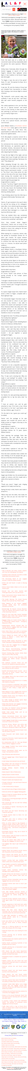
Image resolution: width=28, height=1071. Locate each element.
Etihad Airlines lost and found (16, 1053)
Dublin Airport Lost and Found (7, 1050)
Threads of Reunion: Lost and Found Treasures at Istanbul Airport (14, 783)
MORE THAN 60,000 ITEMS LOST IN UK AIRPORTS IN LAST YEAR (14, 712)
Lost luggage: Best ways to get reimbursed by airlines (14, 844)
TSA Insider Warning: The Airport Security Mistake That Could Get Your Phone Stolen (14, 600)
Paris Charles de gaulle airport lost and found (10, 1043)
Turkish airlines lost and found (7, 1060)
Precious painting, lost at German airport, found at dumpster (14, 935)
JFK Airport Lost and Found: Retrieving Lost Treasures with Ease (14, 811)
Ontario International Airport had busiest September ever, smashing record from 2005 (14, 716)
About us (10, 1019)
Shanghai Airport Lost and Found (7, 1046)
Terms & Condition (18, 1035)
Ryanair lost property (5, 1053)
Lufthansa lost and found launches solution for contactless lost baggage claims (14, 991)
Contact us (23, 1021)
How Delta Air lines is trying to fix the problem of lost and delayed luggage (14, 888)
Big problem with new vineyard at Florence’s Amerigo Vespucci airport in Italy (14, 764)
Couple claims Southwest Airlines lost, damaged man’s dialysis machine (14, 870)
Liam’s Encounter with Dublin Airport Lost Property (14, 734)
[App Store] (22, 9)
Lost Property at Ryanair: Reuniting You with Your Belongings (14, 807)
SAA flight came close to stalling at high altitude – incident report (14, 819)
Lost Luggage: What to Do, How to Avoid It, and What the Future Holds (14, 677)
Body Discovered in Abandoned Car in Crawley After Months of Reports (14, 681)
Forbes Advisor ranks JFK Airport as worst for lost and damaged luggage (14, 836)
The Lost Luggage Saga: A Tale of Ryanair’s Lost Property (14, 757)
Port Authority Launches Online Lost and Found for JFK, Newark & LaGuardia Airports (14, 663)
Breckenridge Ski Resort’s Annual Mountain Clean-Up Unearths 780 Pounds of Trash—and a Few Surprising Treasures (14, 610)
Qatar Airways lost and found (7, 1062)
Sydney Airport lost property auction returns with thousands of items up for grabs (14, 851)
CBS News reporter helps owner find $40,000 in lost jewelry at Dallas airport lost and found (14, 980)
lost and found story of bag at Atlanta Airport (14, 789)
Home (5, 1019)
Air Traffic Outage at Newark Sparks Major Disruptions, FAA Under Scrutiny (14, 700)
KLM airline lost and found (6, 1055)
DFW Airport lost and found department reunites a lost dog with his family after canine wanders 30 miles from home (14, 952)
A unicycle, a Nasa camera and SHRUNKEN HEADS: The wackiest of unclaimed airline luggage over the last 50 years (14, 1002)
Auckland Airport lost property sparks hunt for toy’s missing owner (14, 939)
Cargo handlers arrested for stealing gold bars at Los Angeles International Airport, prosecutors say (14, 866)
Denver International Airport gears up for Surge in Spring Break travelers (14, 751)
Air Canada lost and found (6, 1065)
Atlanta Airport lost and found (10, 848)
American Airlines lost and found (7, 1058)
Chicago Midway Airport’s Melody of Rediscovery (14, 768)
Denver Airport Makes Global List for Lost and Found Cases (14, 587)
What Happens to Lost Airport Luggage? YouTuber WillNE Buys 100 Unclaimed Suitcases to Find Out (14, 605)
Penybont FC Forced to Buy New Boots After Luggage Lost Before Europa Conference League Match (14, 658)
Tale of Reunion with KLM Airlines (11, 754)
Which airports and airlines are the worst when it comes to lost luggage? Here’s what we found (14, 856)
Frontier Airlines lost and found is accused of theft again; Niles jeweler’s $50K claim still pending (14, 875)
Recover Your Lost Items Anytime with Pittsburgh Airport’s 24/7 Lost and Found (14, 591)
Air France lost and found (19, 1060)
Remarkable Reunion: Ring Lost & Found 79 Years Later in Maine (14, 832)
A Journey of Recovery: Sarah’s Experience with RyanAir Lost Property (14, 738)
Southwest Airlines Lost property (20, 1050)
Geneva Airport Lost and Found (19, 1048)
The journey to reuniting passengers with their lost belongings (14, 799)
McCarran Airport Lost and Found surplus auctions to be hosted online (14, 971)
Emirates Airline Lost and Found (20, 1056)
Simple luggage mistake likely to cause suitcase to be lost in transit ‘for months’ (14, 721)
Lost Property (5, 1021)
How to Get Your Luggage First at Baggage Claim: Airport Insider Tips (14, 645)
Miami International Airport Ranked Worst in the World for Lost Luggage (14, 595)
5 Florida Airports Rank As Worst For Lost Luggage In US (14, 815)
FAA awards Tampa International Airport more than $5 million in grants (14, 730)
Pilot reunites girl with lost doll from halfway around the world (14, 803)
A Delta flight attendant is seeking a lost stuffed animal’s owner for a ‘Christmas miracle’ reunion (14, 917)
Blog (19, 1021)
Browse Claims (13, 1021)
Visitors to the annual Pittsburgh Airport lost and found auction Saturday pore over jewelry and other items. (14, 997)
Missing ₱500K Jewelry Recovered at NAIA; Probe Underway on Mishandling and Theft (14, 641)
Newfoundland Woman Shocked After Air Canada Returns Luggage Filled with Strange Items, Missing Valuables (14, 627)
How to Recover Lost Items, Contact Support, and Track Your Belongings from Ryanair (14, 571)
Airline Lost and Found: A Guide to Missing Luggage (14, 583)
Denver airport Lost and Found (7, 1039)
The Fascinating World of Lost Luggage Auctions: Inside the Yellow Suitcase (14, 579)
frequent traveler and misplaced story (12, 780)
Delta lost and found (17, 1051)
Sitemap (14, 1023)
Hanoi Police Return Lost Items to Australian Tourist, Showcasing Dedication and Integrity (14, 631)
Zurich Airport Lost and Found (7, 1048)
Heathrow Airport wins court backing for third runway (14, 931)
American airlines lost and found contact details (14, 967)
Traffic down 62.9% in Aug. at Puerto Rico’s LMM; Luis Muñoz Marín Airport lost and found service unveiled (14, 1008)
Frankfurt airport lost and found (7, 1045)
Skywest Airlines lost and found (20, 1062)
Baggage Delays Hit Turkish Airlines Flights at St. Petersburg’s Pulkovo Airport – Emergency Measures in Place (14, 621)
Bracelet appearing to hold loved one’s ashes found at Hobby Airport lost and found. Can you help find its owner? (14, 906)
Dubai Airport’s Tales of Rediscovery (11, 772)
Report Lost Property (18, 1019)
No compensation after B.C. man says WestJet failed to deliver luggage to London (14, 743)
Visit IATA (8, 1068)
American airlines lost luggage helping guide (14, 791)
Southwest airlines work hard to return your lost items (14, 884)
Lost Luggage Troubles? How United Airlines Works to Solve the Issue (14, 747)
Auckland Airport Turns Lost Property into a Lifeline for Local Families (14, 696)
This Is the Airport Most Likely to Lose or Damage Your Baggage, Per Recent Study (14, 840)
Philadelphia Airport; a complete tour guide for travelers (14, 957)
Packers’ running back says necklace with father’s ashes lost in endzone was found (14, 861)
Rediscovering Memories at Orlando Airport (13, 777)
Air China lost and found (6, 1063)
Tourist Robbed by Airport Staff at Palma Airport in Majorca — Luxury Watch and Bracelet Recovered (14, 637)
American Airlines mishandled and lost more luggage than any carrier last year (14, 880)
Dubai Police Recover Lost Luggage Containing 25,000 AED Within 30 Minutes (14, 704)
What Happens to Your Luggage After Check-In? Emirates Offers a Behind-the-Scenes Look (14, 692)
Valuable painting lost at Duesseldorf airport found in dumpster (14, 947)
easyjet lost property (17, 1055)
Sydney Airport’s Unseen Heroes (10, 774)
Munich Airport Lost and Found (20, 1046)
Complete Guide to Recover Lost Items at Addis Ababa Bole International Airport (14, 575)
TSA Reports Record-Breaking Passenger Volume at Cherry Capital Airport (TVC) (14, 649)
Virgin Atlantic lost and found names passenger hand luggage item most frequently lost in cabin (14, 976)
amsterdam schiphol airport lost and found (9, 1041)
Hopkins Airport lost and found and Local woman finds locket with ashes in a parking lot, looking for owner (14, 962)
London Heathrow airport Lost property (8, 1038)
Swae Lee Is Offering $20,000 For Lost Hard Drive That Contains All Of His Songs (14, 927)
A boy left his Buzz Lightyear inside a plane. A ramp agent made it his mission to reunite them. (14, 900)
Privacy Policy (8, 1035)
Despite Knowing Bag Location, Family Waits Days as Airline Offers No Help (14, 653)
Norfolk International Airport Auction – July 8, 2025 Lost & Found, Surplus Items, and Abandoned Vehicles (14, 672)
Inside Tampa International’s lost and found (13, 761)
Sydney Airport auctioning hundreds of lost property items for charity (14, 943)
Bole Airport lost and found (17, 1063)
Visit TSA (12, 1068)
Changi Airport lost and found (7, 1056)
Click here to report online (17, 14)
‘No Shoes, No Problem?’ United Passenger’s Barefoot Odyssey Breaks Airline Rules (14, 708)
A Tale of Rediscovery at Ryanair (10, 786)
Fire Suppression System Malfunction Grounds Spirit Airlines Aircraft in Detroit (14, 667)
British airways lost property (6, 1051)
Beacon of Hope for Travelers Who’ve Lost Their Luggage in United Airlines (14, 795)
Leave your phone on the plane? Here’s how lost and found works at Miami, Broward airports (14, 922)
